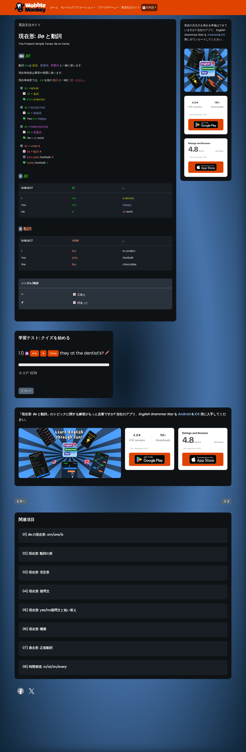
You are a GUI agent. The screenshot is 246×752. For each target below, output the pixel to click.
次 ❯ (226, 501)
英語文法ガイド (130, 7)
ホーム (54, 7)
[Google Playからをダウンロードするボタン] (206, 124)
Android (212, 35)
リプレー (26, 391)
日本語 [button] (150, 7)
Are (34, 353)
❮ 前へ (21, 501)
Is (43, 353)
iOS (223, 35)
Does (53, 353)
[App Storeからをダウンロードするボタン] (206, 167)
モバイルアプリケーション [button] (77, 7)
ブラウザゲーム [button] (107, 7)
